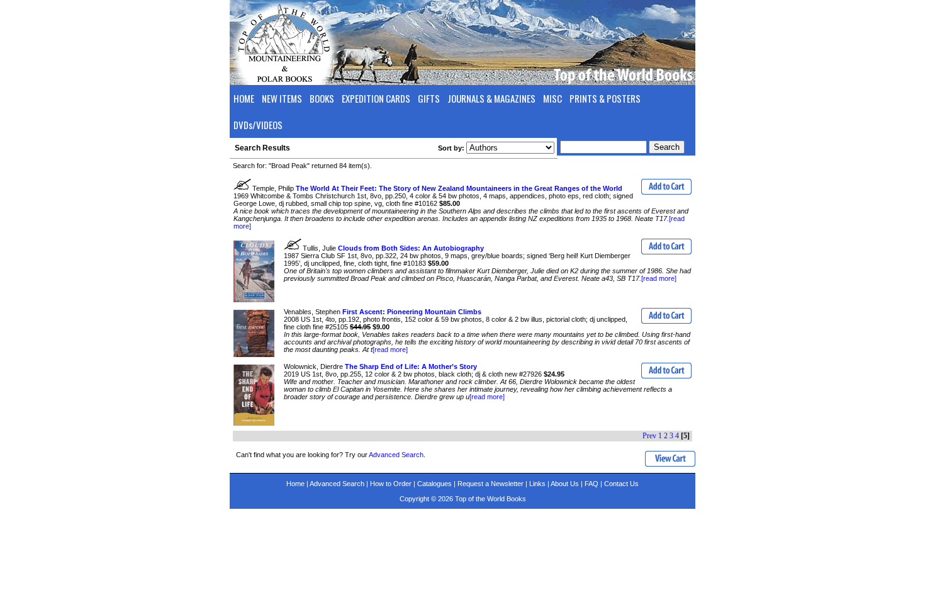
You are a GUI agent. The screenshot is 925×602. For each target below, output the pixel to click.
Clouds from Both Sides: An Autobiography (411, 248)
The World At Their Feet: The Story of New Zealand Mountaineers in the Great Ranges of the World (459, 188)
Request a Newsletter (490, 483)
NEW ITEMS (282, 98)
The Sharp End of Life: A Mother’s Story (411, 366)
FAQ (591, 483)
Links (537, 483)
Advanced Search (396, 454)
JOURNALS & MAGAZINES (491, 98)
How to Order (391, 483)
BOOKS (322, 98)
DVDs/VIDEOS (258, 125)
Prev (649, 435)
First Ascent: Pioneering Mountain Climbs (411, 311)
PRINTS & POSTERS (605, 98)
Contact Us (621, 483)
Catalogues (434, 483)
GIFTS (429, 98)
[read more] (658, 278)
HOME (243, 98)
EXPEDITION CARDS (376, 98)
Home (295, 483)
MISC (552, 98)
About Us (565, 483)
